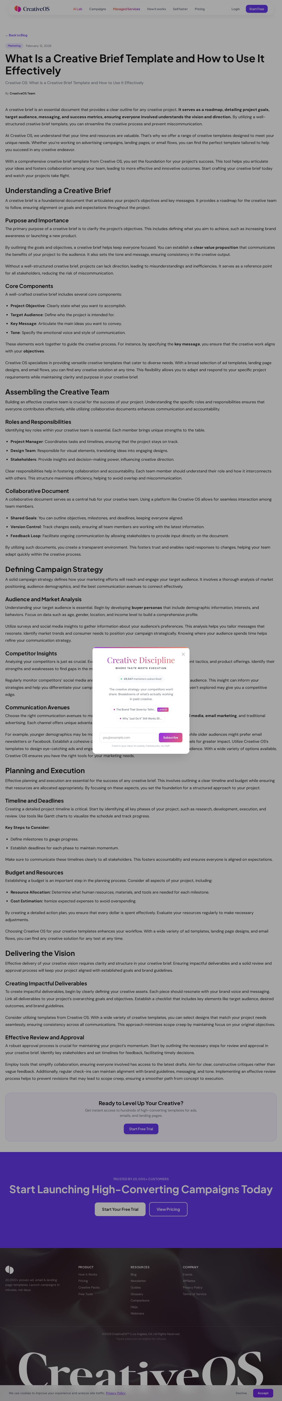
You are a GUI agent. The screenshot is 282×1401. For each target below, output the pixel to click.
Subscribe (170, 737)
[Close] (183, 654)
